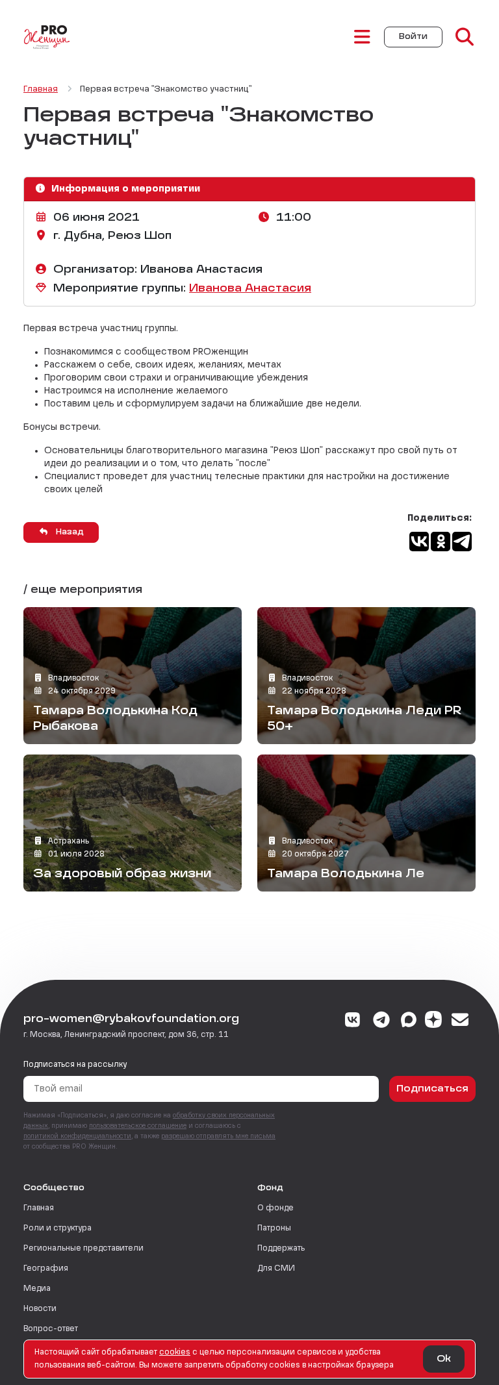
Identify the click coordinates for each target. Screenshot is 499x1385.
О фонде (275, 1208)
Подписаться (432, 1088)
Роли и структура (57, 1228)
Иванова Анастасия (250, 289)
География (45, 1269)
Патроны (274, 1228)
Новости (40, 1309)
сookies (174, 1352)
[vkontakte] (353, 1021)
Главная (38, 1208)
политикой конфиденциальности (77, 1136)
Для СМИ (276, 1269)
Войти (413, 37)
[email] (460, 1021)
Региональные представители (83, 1249)
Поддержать (281, 1249)
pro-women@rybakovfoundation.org (131, 1019)
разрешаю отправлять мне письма (218, 1136)
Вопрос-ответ (50, 1329)
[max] (408, 1021)
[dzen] (433, 1021)
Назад (68, 532)
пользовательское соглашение (137, 1126)
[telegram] (381, 1021)
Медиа (37, 1289)
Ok (444, 1359)
